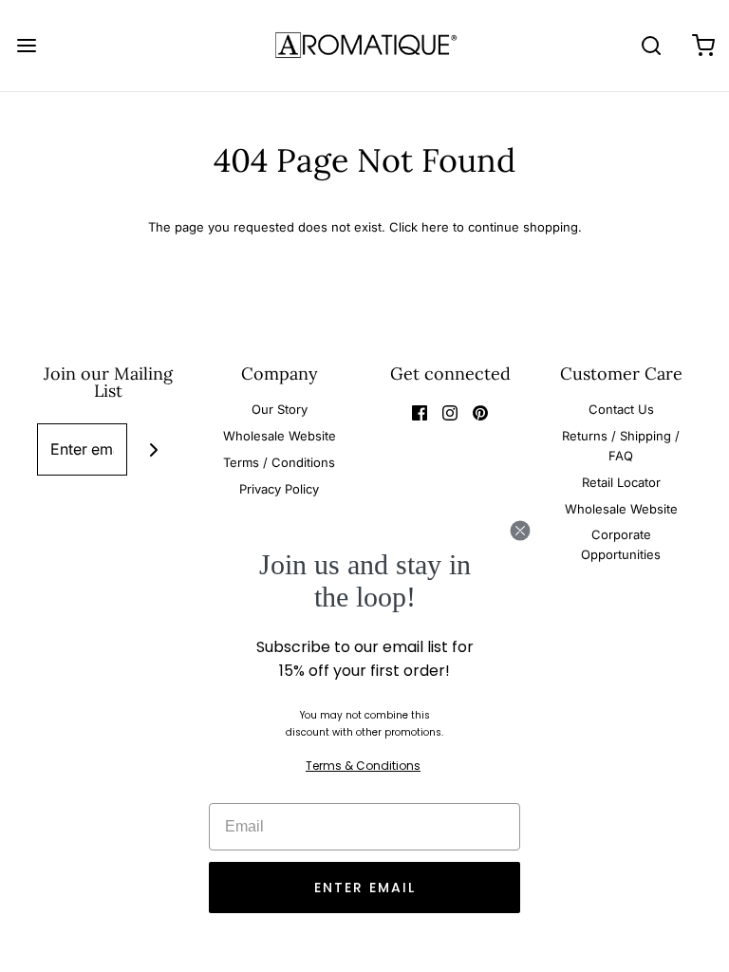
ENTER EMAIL (365, 887)
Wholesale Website (279, 435)
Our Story (280, 409)
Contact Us (621, 409)
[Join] (153, 449)
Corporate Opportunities (621, 544)
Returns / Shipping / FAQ (621, 445)
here (435, 226)
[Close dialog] (520, 530)
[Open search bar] (651, 45)
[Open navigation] (26, 45)
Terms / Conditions (279, 462)
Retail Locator (621, 482)
